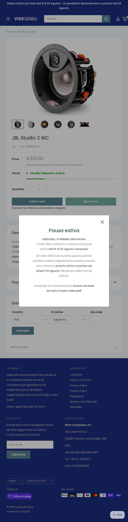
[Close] (102, 221)
